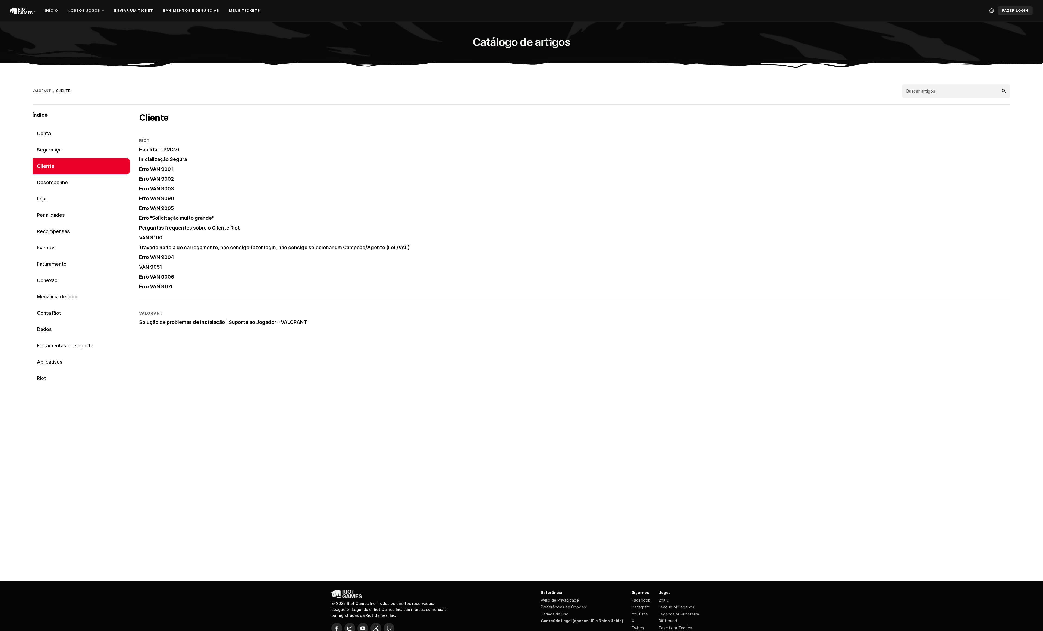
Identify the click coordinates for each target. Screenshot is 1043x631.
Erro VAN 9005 (156, 208)
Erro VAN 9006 (156, 277)
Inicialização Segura (163, 159)
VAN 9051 (150, 267)
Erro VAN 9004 (156, 257)
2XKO (664, 600)
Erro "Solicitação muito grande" (176, 218)
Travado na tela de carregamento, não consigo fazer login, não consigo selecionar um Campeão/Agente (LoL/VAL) (274, 247)
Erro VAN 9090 (156, 198)
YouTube (640, 614)
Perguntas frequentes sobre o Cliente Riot (189, 228)
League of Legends (676, 607)
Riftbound (668, 620)
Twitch (638, 628)
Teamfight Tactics (675, 628)
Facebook (641, 600)
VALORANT (42, 91)
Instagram (640, 607)
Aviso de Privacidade (560, 600)
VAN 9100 (150, 237)
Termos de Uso (554, 614)
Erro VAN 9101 (155, 286)
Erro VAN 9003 (156, 188)
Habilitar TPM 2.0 (159, 149)
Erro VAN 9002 (156, 179)
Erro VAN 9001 (156, 169)
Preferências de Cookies (563, 607)
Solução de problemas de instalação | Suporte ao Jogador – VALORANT (223, 322)
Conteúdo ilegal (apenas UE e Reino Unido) (582, 620)
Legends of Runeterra (679, 614)
